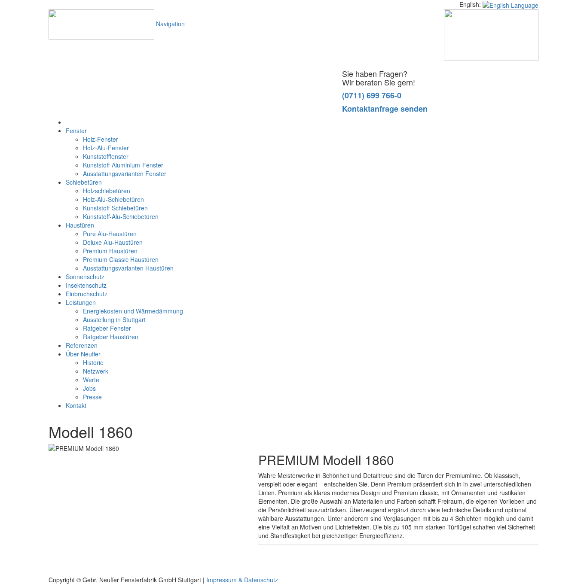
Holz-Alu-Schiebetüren (113, 199)
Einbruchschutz (86, 293)
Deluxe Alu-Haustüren (113, 242)
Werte (91, 379)
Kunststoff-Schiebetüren (115, 208)
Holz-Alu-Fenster (106, 147)
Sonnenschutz (85, 276)
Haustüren (80, 225)
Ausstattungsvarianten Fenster (124, 173)
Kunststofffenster (105, 156)
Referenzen (82, 345)
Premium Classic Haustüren (121, 259)
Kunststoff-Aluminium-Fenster (123, 165)
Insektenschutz (86, 285)
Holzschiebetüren (106, 190)
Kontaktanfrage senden (385, 108)
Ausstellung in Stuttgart (114, 319)
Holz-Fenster (100, 139)
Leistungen (81, 302)
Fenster (76, 130)
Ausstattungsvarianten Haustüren (128, 268)
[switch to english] (510, 4)
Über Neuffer (83, 354)
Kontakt (76, 405)
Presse (92, 396)
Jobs (89, 388)
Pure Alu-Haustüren (110, 233)
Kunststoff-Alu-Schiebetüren (121, 216)
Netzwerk (95, 371)
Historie (93, 362)
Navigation (170, 23)
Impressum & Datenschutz (242, 579)
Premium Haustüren (110, 250)
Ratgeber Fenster (107, 328)
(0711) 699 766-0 (371, 95)
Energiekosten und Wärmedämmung (133, 311)
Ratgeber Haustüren (110, 336)
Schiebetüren (84, 182)
